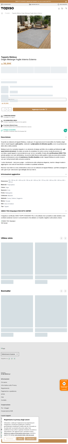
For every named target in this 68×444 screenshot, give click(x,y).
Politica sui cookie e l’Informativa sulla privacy (16, 433)
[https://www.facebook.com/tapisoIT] (10, 359)
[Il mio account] (59, 8)
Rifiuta (20, 438)
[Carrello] (62, 8)
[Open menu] (66, 8)
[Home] (2, 13)
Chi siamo (4, 382)
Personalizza (9, 438)
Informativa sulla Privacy (9, 385)
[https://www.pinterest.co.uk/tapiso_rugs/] (15, 359)
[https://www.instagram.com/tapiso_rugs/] (12, 359)
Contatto (3, 400)
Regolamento (5, 388)
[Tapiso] (7, 8)
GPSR (3, 394)
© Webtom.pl (5, 374)
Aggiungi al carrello (38, 109)
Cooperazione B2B (7, 411)
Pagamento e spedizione (8, 391)
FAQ (2, 397)
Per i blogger (5, 408)
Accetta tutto (30, 438)
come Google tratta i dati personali (24, 435)
